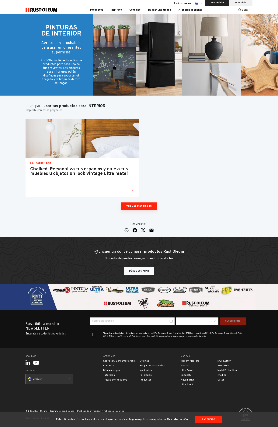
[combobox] (197, 321)
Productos (145, 379)
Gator (220, 379)
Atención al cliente (190, 10)
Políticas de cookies (114, 411)
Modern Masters (190, 361)
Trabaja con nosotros (115, 379)
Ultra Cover (187, 370)
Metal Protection (227, 370)
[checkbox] (93, 334)
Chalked (221, 375)
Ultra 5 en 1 (187, 384)
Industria (240, 2)
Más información (177, 419)
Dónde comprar (139, 271)
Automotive (188, 379)
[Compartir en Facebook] (135, 230)
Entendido (208, 419)
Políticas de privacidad (89, 411)
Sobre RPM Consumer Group (119, 361)
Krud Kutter (224, 361)
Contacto (108, 365)
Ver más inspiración (139, 206)
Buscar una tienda (159, 10)
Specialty (186, 375)
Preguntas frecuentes (152, 365)
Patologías (146, 375)
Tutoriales (109, 375)
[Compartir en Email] (151, 230)
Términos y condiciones (62, 411)
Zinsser (185, 365)
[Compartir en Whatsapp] (126, 230)
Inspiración (146, 370)
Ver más (202, 336)
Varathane (223, 365)
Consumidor (217, 2)
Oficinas (144, 361)
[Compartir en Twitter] (143, 230)
